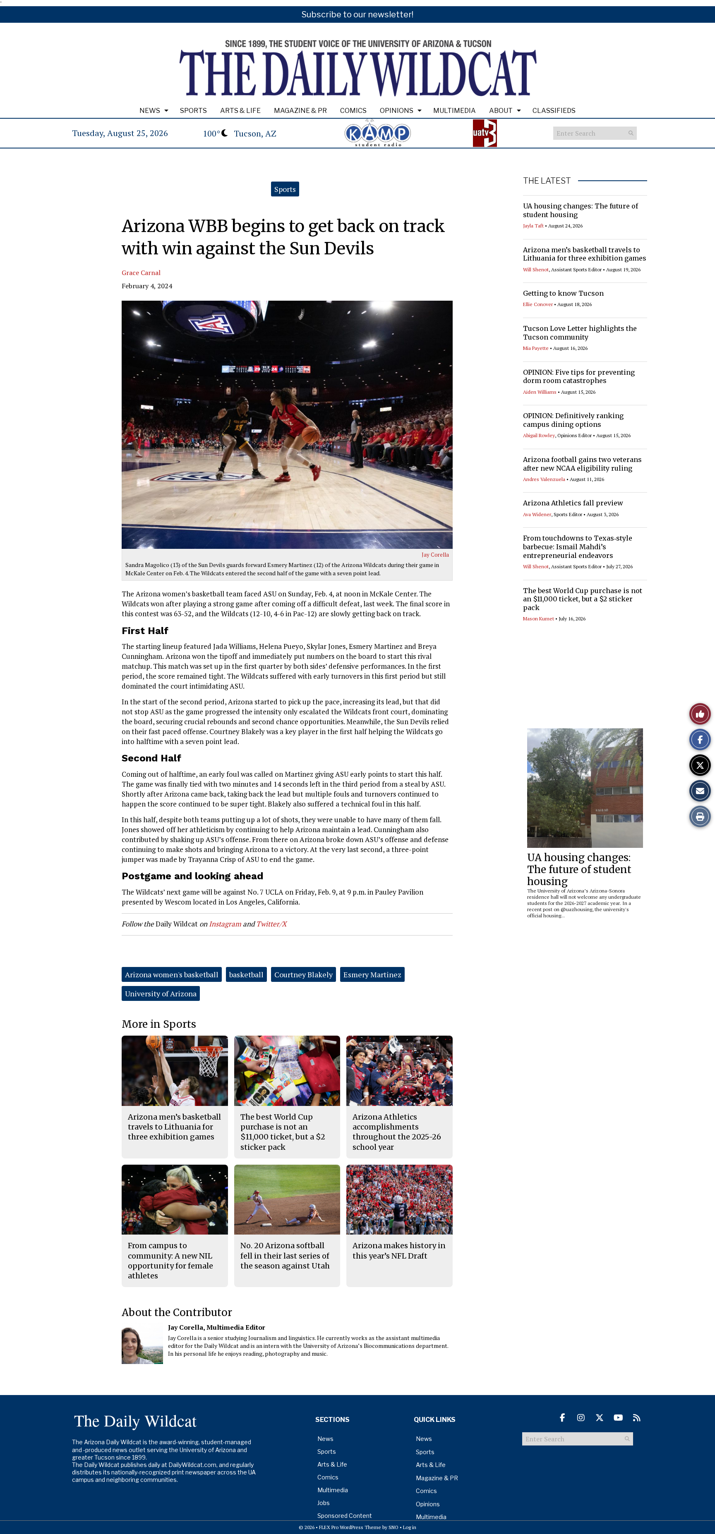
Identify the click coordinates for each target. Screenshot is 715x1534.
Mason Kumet (538, 618)
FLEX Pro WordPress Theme (350, 1527)
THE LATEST (547, 181)
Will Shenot (536, 269)
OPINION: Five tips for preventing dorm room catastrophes (579, 376)
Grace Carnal (141, 272)
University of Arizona (161, 993)
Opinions (396, 111)
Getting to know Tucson (563, 293)
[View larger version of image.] (287, 425)
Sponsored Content (344, 1515)
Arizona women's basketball (171, 974)
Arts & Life (240, 111)
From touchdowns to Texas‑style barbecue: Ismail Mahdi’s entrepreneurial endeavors (577, 547)
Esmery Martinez (372, 974)
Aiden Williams (540, 392)
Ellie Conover (538, 304)
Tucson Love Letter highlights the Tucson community (580, 332)
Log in (409, 1527)
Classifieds (554, 111)
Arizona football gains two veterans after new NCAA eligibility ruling (582, 463)
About (501, 111)
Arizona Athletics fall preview (573, 503)
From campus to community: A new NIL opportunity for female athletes (170, 1260)
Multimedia (454, 111)
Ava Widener (537, 514)
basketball (246, 974)
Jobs (323, 1502)
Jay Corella (435, 554)
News (149, 111)
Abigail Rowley (539, 435)
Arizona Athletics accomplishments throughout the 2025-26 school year (397, 1132)
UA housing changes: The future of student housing (579, 869)
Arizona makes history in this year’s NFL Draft (399, 1250)
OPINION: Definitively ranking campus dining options (573, 420)
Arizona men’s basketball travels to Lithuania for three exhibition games (584, 254)
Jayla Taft (533, 226)
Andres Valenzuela (544, 479)
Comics (353, 111)
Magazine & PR (300, 111)
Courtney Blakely (303, 974)
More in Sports (159, 1024)
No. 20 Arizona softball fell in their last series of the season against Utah (285, 1256)
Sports (193, 111)
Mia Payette (536, 348)
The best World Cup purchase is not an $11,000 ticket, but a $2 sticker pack (582, 599)
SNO (393, 1527)
